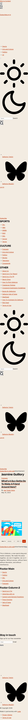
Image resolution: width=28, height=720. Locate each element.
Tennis (4, 242)
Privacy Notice (7, 715)
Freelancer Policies (8, 285)
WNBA (4, 230)
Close (26, 547)
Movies (4, 258)
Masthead (5, 297)
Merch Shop (6, 279)
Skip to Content (5, 1)
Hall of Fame (6, 602)
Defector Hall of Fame (9, 294)
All (3, 55)
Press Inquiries (7, 599)
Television (5, 260)
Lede (19, 711)
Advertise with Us (8, 594)
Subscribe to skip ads (7, 471)
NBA (3, 227)
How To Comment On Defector (12, 300)
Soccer (4, 239)
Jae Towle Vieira (9, 490)
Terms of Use (6, 305)
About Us (5, 271)
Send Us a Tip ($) (8, 277)
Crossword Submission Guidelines (13, 288)
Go (24, 541)
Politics (4, 52)
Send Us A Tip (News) (9, 274)
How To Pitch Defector (10, 282)
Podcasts (5, 249)
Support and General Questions (13, 597)
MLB (3, 233)
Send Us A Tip (7, 591)
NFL (3, 225)
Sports (4, 46)
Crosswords (6, 263)
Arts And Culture (8, 252)
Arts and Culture (7, 49)
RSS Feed (5, 303)
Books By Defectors (9, 291)
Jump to (3, 541)
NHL (3, 236)
